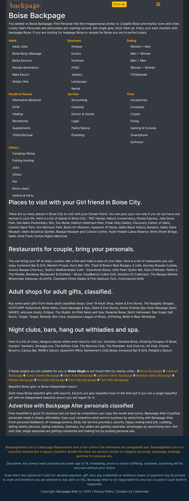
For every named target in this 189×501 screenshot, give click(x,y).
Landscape (79, 81)
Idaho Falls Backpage (78, 375)
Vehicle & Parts (22, 195)
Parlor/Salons (80, 128)
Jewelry (76, 74)
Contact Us (124, 491)
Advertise (141, 491)
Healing (17, 114)
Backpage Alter (67, 491)
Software (136, 142)
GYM (15, 107)
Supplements (21, 128)
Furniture (77, 60)
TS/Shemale (138, 74)
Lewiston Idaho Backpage (115, 375)
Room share (20, 188)
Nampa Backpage (21, 380)
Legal (75, 121)
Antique (76, 46)
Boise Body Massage (26, 53)
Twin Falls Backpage (114, 380)
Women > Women (142, 67)
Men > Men (138, 60)
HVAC (75, 67)
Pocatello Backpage (51, 380)
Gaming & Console (143, 128)
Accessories (138, 100)
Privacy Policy (104, 491)
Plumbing (77, 135)
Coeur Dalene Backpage (43, 375)
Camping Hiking (23, 153)
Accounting (79, 100)
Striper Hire (20, 81)
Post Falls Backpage (82, 380)
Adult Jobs (20, 46)
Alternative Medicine (26, 100)
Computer (137, 107)
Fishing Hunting (23, 160)
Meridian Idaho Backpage (153, 375)
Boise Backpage (151, 371)
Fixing (134, 121)
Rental (75, 88)
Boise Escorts (22, 60)
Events (76, 53)
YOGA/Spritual (22, 135)
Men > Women (140, 53)
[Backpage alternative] (25, 5)
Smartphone (139, 135)
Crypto (135, 114)
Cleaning (77, 107)
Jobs (15, 167)
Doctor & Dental (82, 114)
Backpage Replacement (55, 447)
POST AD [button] (119, 4)
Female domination (25, 67)
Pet (14, 181)
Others (17, 174)
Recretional (20, 121)
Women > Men (140, 46)
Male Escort (20, 74)
